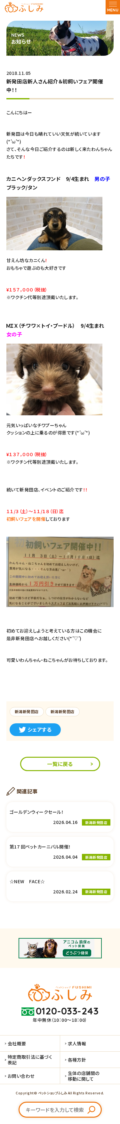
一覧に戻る (60, 764)
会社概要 (17, 1043)
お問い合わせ (21, 1076)
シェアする (40, 729)
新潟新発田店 (27, 711)
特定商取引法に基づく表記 (30, 1060)
